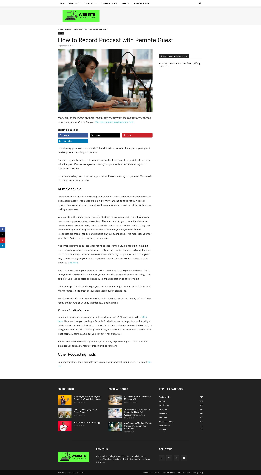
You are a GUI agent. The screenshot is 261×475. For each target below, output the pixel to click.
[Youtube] (184, 458)
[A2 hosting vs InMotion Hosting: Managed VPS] (115, 400)
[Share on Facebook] (2, 229)
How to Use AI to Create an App (87, 422)
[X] (176, 458)
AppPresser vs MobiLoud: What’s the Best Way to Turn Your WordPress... (138, 426)
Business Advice (141, 3)
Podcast (68, 29)
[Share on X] (2, 235)
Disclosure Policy (168, 472)
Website (73, 3)
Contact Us (155, 472)
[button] (200, 3)
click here (73, 262)
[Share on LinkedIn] (2, 245)
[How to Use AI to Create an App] (65, 426)
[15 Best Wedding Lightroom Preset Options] (65, 413)
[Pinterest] (169, 458)
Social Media (108, 3)
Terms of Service (183, 472)
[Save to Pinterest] (2, 240)
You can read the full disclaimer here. (114, 122)
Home (60, 29)
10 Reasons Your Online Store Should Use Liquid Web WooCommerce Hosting (137, 412)
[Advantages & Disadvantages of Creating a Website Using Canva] (65, 400)
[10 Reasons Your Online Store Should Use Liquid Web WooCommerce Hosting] (115, 413)
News (62, 3)
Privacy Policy (198, 472)
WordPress (89, 3)
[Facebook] (161, 458)
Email (124, 3)
